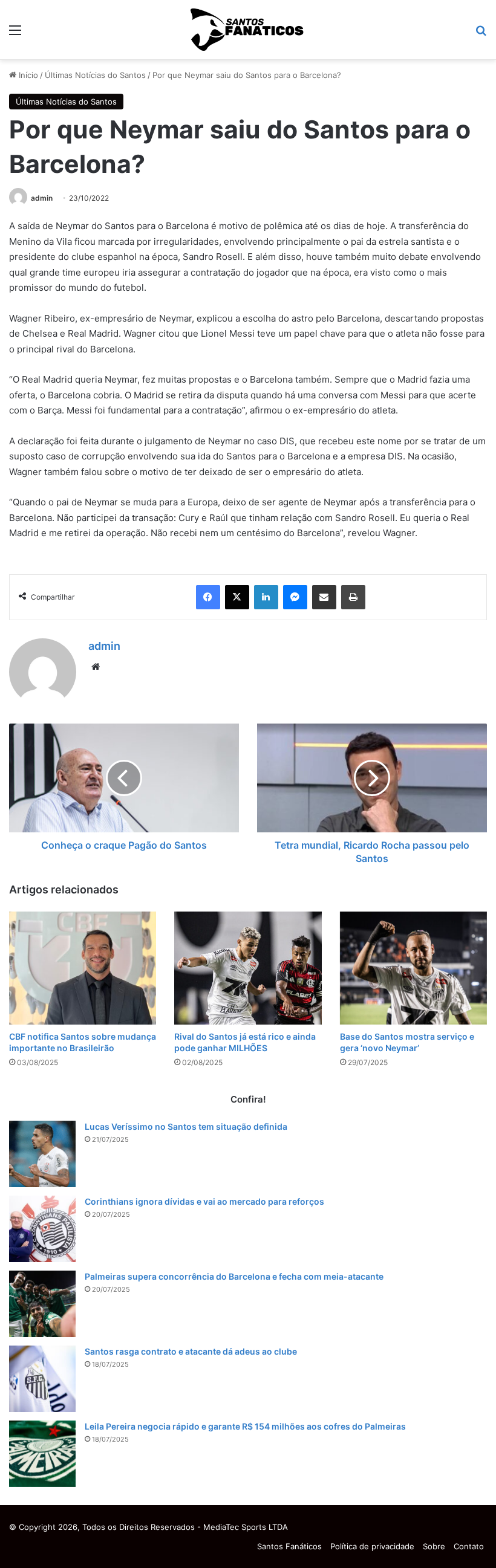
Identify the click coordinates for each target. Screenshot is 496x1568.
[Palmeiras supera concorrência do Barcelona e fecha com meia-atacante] (42, 1304)
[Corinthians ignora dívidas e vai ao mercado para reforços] (42, 1229)
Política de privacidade (372, 1546)
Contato (469, 1546)
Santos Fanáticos (289, 1546)
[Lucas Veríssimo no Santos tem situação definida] (42, 1154)
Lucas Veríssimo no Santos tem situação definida (186, 1126)
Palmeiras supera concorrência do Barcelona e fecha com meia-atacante (234, 1276)
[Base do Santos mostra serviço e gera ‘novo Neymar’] (413, 968)
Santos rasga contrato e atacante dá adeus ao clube (191, 1351)
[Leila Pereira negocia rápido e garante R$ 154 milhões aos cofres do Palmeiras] (42, 1454)
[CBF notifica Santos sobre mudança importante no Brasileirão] (82, 968)
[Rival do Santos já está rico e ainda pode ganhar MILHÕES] (247, 968)
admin (42, 197)
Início (27, 75)
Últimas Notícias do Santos (95, 75)
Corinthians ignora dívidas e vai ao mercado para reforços (204, 1201)
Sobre (434, 1546)
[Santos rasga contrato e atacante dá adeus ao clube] (42, 1379)
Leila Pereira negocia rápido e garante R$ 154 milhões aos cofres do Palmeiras (245, 1426)
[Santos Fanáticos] (248, 29)
